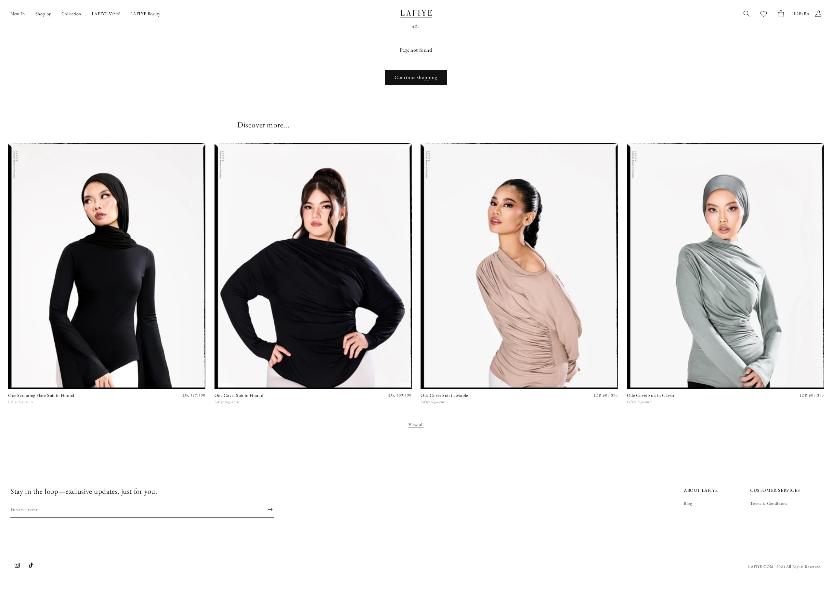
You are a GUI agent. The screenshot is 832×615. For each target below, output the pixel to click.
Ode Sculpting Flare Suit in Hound (41, 395)
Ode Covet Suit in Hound (239, 395)
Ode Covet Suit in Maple (444, 395)
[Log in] (818, 13)
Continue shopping (416, 77)
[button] (781, 14)
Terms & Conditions (768, 503)
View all (416, 424)
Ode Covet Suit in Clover (651, 395)
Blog (688, 503)
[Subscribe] (270, 509)
